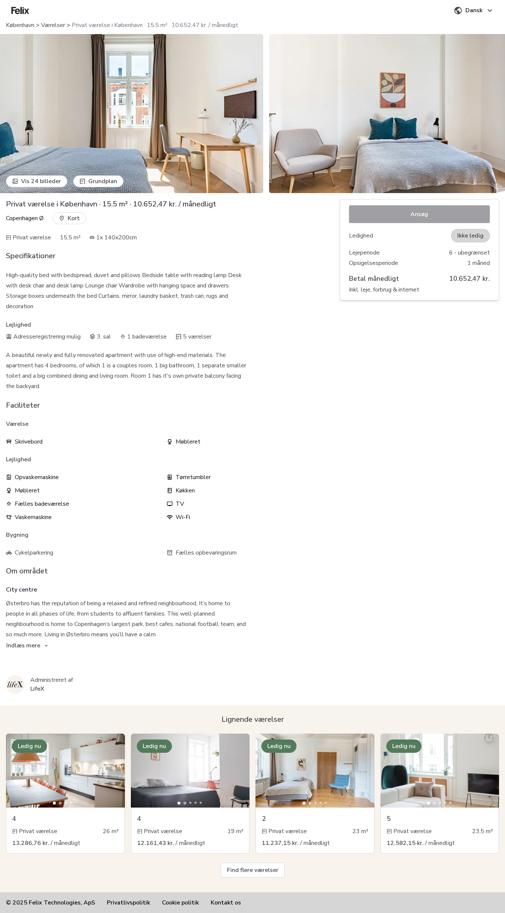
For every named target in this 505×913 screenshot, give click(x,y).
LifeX (37, 689)
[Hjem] (20, 10)
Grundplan (102, 181)
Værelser (53, 25)
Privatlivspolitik (128, 903)
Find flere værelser (252, 870)
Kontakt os (226, 903)
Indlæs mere (23, 645)
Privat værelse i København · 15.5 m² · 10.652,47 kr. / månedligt (155, 25)
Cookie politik (180, 903)
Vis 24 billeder (41, 181)
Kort (74, 218)
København (20, 25)
